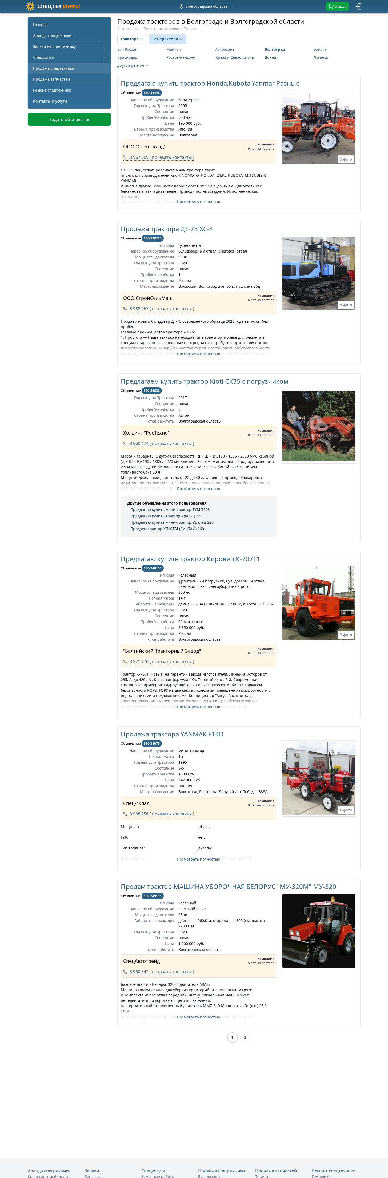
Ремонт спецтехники (52, 90)
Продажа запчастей (51, 79)
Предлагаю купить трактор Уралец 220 (166, 515)
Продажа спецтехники (53, 68)
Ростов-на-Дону (180, 57)
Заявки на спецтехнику (54, 46)
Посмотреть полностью (198, 201)
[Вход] (359, 6)
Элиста (320, 49)
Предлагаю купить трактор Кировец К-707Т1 (190, 558)
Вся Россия (127, 49)
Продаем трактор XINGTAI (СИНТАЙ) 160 (167, 528)
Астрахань (225, 49)
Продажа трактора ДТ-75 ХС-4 (167, 228)
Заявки (92, 1171)
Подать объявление (69, 119)
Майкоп (173, 49)
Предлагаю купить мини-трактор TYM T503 (170, 509)
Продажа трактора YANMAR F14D (172, 734)
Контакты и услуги (50, 101)
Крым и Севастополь (234, 57)
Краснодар (127, 57)
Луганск (321, 57)
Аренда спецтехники (52, 35)
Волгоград (275, 49)
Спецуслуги (43, 57)
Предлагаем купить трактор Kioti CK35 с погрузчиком (204, 381)
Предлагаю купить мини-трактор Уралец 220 (172, 522)
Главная (40, 24)
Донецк (271, 57)
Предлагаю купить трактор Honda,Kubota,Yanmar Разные (210, 83)
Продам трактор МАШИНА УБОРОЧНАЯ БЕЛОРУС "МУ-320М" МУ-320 (228, 886)
